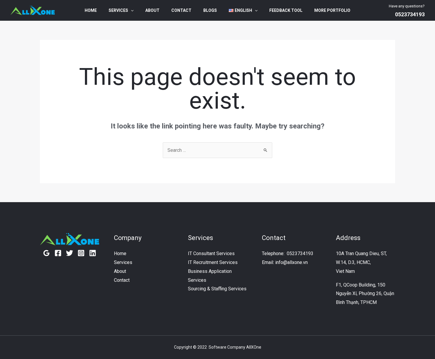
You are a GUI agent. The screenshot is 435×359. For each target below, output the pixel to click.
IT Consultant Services (211, 253)
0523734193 (300, 253)
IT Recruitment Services (213, 262)
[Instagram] (81, 253)
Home (91, 10)
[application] (130, 10)
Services (118, 10)
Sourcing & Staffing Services (217, 289)
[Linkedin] (92, 253)
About (152, 10)
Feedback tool (285, 10)
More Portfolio (332, 10)
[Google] (46, 253)
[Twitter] (69, 253)
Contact (181, 10)
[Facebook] (58, 253)
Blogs (210, 10)
